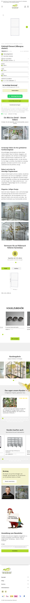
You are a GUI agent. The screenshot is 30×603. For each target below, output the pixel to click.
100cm (4, 65)
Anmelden (15, 550)
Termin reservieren (10, 481)
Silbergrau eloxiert (8, 60)
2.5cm (4, 70)
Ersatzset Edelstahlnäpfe (12, 327)
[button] (2, 6)
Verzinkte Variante (8, 56)
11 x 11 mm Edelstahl (8, 80)
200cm (5, 75)
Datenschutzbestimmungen (20, 546)
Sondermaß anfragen (15, 104)
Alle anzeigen (15, 338)
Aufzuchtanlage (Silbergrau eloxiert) (13, 451)
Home (2, 43)
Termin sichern (15, 90)
